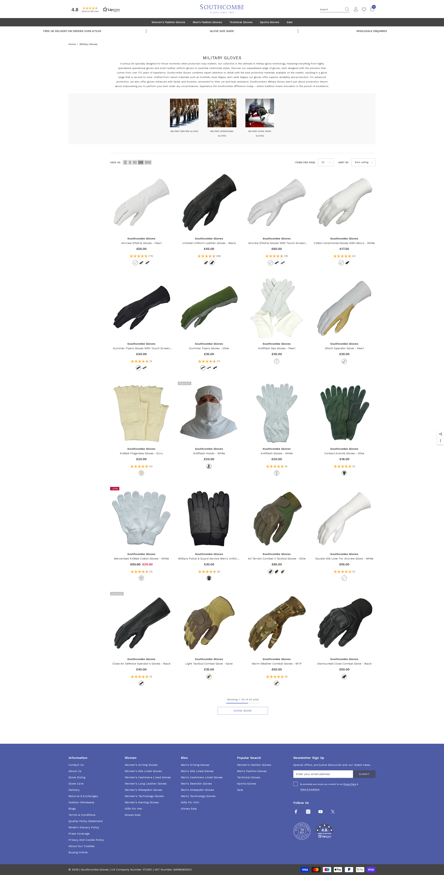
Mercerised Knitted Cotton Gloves (141, 558)
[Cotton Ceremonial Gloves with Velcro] (344, 202)
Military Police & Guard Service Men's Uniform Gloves (209, 559)
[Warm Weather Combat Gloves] (276, 623)
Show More (243, 710)
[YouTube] (320, 811)
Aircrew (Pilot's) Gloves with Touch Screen (276, 243)
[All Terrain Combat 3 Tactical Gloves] (276, 518)
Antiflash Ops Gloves (276, 348)
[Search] (334, 9)
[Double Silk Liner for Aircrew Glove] (344, 518)
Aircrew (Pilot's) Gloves (141, 243)
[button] (95, 9)
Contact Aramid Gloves (344, 453)
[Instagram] (308, 811)
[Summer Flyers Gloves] (209, 308)
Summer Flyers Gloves (209, 348)
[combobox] (331, 9)
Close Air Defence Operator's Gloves (141, 663)
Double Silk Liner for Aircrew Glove (344, 558)
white (341, 262)
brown (206, 262)
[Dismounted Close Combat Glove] (344, 623)
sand (209, 676)
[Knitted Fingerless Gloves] (141, 413)
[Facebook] (296, 811)
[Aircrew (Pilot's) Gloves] (141, 202)
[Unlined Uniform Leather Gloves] (209, 202)
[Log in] (356, 9)
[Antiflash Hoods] (209, 413)
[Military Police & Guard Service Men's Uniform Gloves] (209, 518)
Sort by (343, 162)
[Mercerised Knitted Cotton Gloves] (141, 518)
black (141, 262)
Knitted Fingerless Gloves (141, 453)
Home (72, 44)
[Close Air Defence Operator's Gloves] (141, 623)
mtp (276, 683)
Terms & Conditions (309, 789)
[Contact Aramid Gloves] (344, 413)
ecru (141, 473)
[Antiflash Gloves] (276, 413)
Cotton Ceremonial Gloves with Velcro (344, 243)
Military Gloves (88, 44)
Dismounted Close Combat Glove (344, 663)
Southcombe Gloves (141, 238)
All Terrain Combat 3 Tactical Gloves (277, 558)
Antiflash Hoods (209, 453)
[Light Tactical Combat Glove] (209, 623)
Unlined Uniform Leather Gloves (209, 243)
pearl (135, 262)
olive (147, 262)
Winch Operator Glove (344, 348)
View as (115, 162)
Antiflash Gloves (277, 453)
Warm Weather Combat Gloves (277, 663)
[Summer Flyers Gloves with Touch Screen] (141, 308)
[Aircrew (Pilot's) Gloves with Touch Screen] (276, 202)
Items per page (305, 162)
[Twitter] (333, 811)
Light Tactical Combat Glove (209, 663)
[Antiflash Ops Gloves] (276, 308)
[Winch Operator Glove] (344, 308)
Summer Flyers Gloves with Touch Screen (141, 349)
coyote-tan (209, 367)
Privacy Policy (349, 784)
